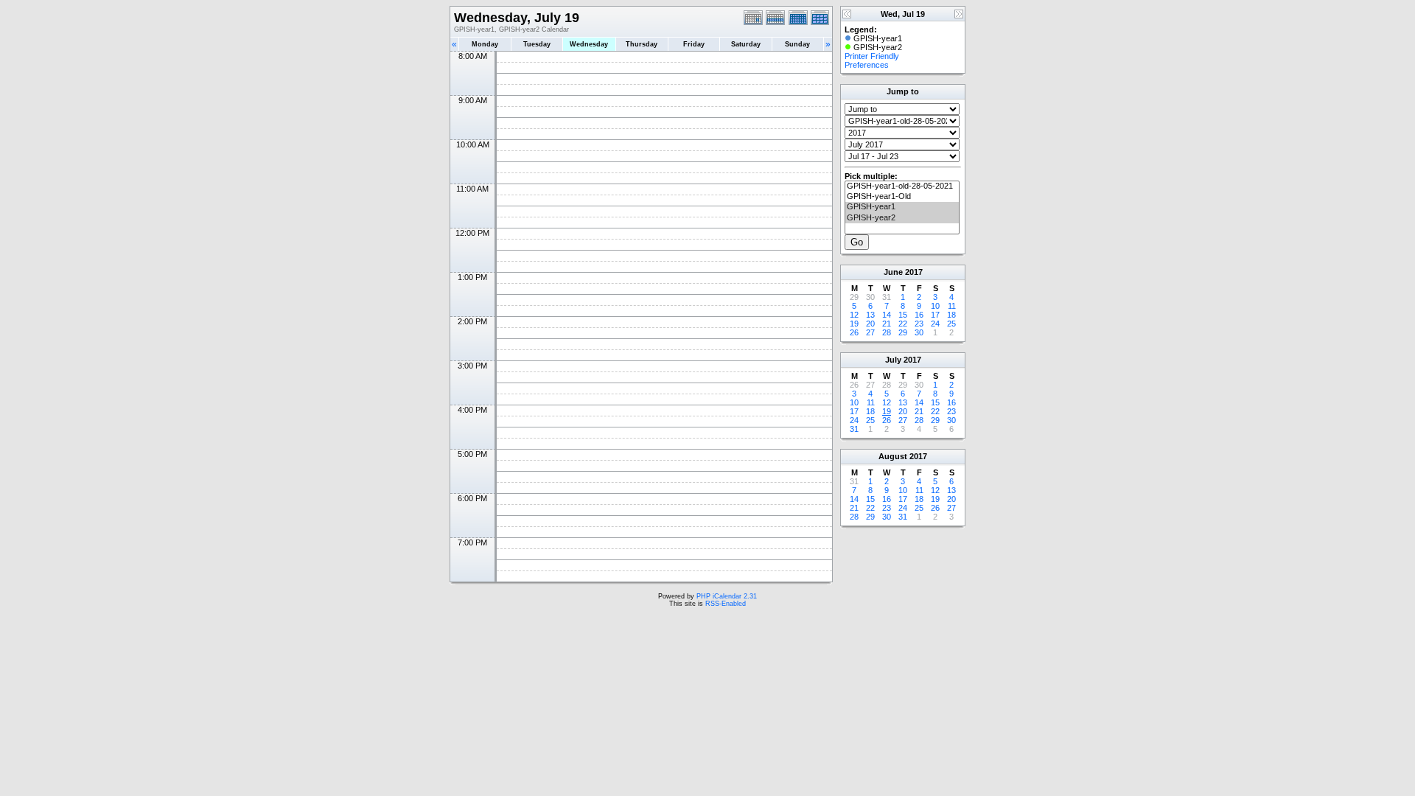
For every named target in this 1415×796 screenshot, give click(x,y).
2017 (914, 272)
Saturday (746, 44)
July (893, 359)
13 (870, 314)
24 (935, 323)
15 (902, 314)
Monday (485, 44)
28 (886, 332)
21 (886, 323)
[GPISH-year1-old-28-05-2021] (902, 186)
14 (886, 314)
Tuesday (537, 44)
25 (951, 323)
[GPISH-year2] (902, 218)
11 (952, 305)
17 (935, 314)
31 (854, 429)
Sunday (797, 44)
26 (854, 332)
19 (854, 323)
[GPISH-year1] (902, 207)
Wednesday (589, 44)
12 (854, 314)
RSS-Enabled (725, 603)
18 (951, 314)
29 (902, 332)
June (893, 272)
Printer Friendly (872, 56)
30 (919, 332)
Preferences (867, 64)
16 (919, 314)
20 (870, 323)
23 (919, 323)
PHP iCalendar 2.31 (726, 596)
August (892, 456)
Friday (694, 44)
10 (935, 305)
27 (870, 332)
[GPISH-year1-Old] (902, 197)
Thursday (641, 44)
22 (902, 323)
